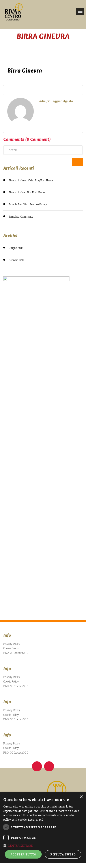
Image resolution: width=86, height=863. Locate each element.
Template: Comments (21, 216)
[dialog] (43, 827)
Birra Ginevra (24, 70)
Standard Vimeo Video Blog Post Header (31, 180)
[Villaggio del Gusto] (30, 12)
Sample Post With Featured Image (28, 204)
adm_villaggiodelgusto (56, 101)
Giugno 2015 (16, 248)
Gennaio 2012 (17, 260)
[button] (43, 845)
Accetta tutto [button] (23, 854)
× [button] (81, 797)
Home (43, 43)
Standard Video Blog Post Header (27, 192)
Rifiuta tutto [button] (62, 854)
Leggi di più (35, 819)
